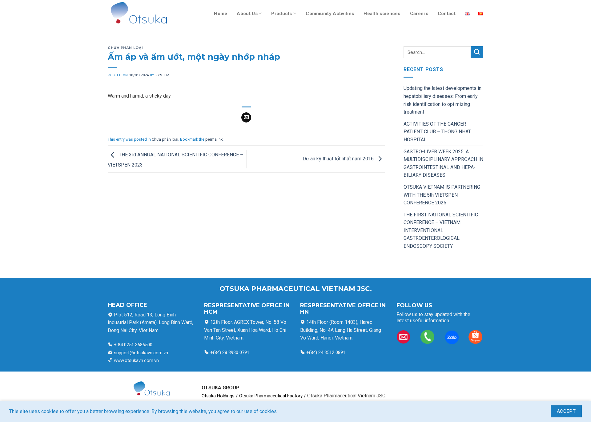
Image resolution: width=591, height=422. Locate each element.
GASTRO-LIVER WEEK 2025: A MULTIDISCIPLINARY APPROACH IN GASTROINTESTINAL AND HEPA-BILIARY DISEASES (443, 163)
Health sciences (382, 13)
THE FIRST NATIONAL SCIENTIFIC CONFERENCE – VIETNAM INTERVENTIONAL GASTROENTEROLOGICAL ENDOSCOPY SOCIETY (441, 230)
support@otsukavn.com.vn (141, 353)
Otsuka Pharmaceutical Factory (271, 396)
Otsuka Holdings (218, 396)
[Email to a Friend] (246, 117)
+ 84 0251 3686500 (132, 345)
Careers (419, 13)
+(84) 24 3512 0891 (325, 352)
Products (281, 13)
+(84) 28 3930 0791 (229, 352)
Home (220, 13)
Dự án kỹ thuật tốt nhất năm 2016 (339, 159)
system (162, 75)
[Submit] (477, 52)
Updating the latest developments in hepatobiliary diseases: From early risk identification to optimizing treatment (442, 100)
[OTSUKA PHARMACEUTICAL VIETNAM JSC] (137, 14)
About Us (247, 13)
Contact (447, 13)
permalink (214, 139)
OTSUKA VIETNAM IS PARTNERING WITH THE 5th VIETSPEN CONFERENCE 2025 (442, 195)
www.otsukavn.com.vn (136, 360)
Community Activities (330, 13)
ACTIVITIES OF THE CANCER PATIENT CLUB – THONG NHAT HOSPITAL (437, 132)
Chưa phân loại (125, 48)
